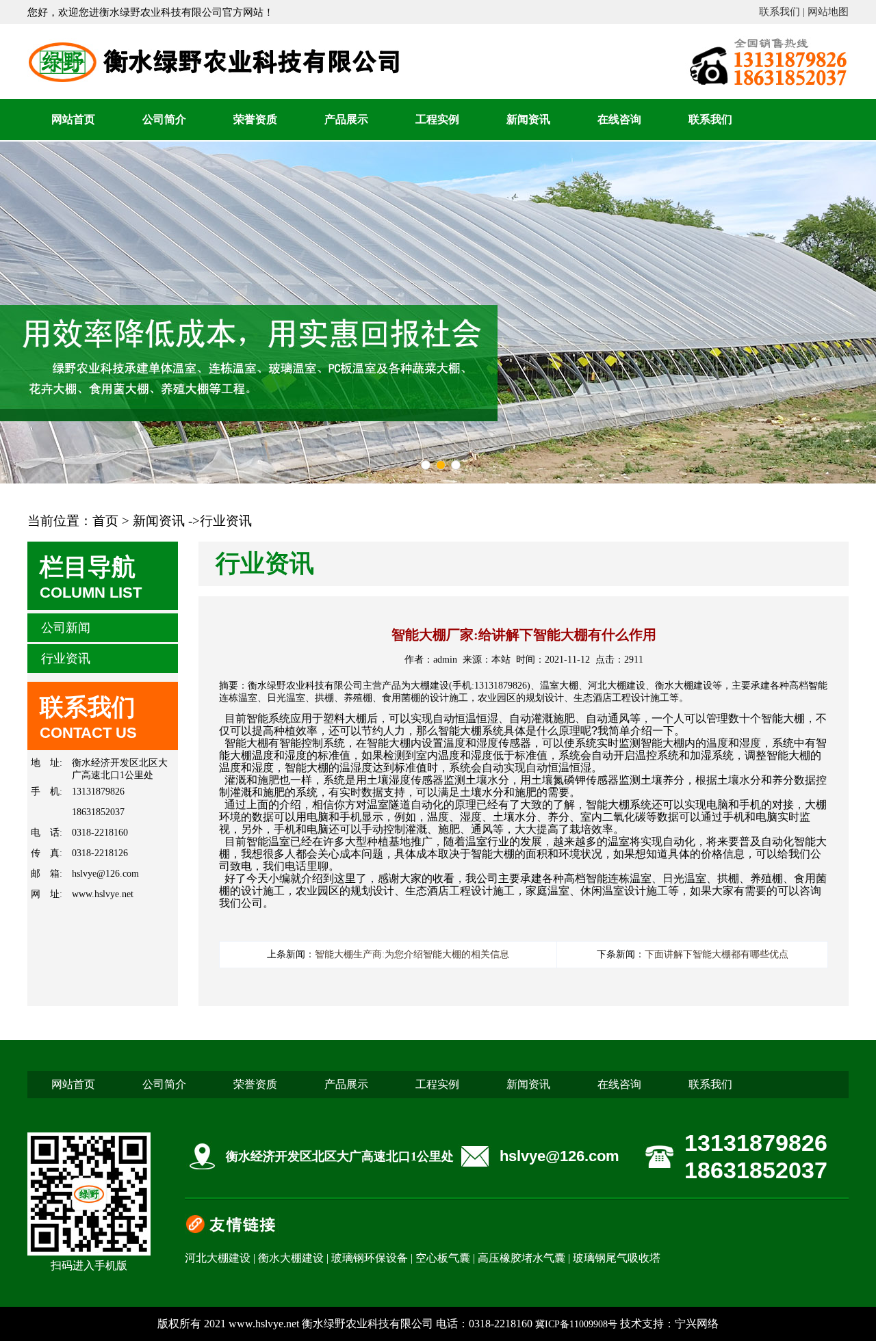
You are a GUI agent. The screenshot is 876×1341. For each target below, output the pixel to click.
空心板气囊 (442, 1258)
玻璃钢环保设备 (369, 1258)
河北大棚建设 (217, 1258)
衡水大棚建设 (291, 1258)
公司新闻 (65, 628)
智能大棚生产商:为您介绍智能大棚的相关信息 (412, 954)
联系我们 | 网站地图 (804, 11)
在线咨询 (619, 119)
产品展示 (346, 119)
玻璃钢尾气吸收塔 (616, 1258)
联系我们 (710, 119)
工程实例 (437, 119)
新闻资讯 (528, 119)
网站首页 (73, 119)
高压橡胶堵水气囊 (521, 1258)
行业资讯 (65, 658)
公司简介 (164, 119)
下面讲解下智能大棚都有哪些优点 (716, 954)
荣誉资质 (255, 119)
